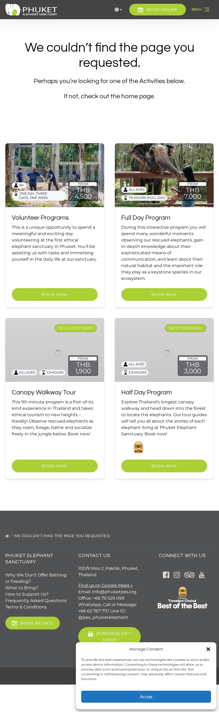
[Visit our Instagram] (177, 575)
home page (137, 96)
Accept (146, 696)
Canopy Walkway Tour (44, 392)
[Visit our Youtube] (201, 575)
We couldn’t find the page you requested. (63, 536)
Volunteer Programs (40, 217)
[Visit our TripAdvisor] (189, 575)
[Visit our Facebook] (166, 575)
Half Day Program (146, 392)
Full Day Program (145, 217)
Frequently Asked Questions (36, 600)
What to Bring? (21, 587)
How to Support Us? (27, 594)
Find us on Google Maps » (105, 585)
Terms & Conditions (26, 606)
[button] (208, 649)
